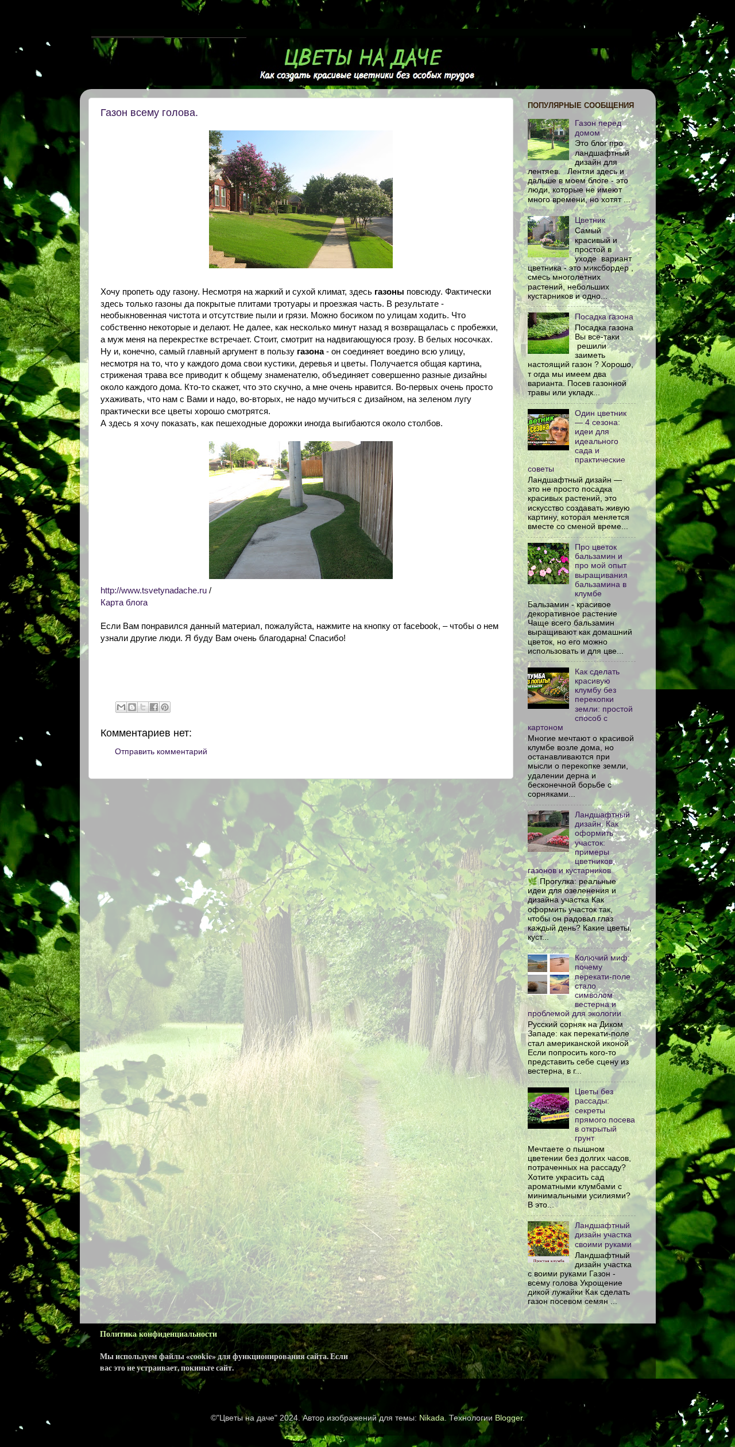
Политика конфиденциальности (158, 1334)
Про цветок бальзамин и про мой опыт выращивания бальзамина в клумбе (601, 570)
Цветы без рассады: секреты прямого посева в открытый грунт (605, 1115)
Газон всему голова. (149, 112)
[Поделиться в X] (143, 707)
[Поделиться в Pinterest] (165, 707)
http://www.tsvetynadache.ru (153, 590)
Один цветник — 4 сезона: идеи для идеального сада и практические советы (577, 441)
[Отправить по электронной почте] (121, 707)
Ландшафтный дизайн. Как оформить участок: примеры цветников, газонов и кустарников (579, 843)
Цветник (590, 220)
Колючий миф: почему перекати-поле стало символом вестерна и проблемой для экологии (579, 986)
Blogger (509, 1418)
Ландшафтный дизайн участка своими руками (603, 1234)
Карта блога (124, 602)
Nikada (431, 1418)
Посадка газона (604, 316)
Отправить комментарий (161, 751)
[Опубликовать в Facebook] (154, 707)
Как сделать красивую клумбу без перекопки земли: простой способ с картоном (580, 699)
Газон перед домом (598, 128)
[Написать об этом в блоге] (132, 707)
